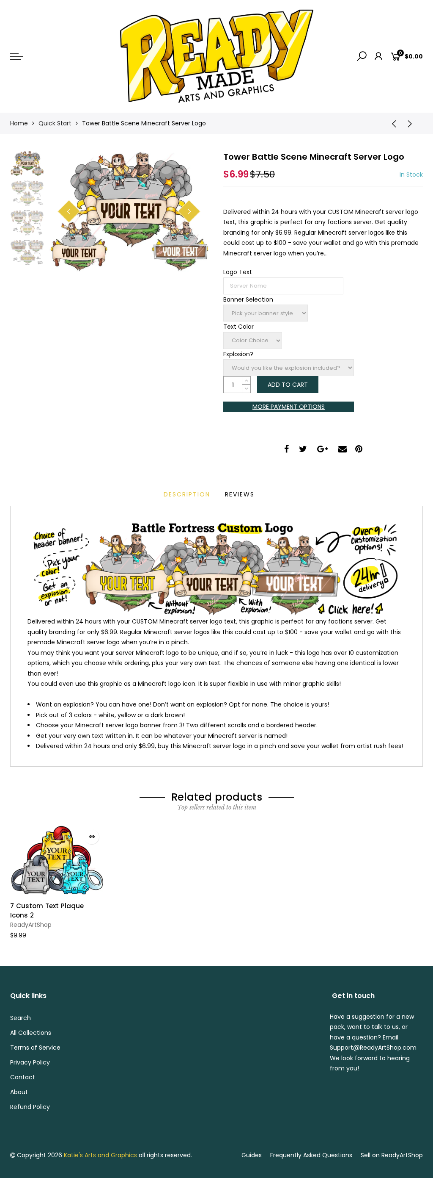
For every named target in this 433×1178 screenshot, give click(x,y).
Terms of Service (35, 1047)
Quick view (91, 836)
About (19, 1092)
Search (20, 1018)
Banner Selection (248, 299)
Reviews (240, 494)
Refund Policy (30, 1107)
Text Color (238, 326)
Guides (251, 1155)
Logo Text (237, 272)
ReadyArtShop (31, 924)
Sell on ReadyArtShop (392, 1155)
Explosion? (238, 354)
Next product (412, 123)
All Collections (30, 1032)
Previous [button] (69, 211)
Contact (22, 1077)
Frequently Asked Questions (311, 1155)
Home (19, 123)
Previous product (391, 123)
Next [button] (189, 211)
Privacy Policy (30, 1062)
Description (187, 494)
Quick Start (54, 123)
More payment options (288, 406)
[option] (129, 211)
